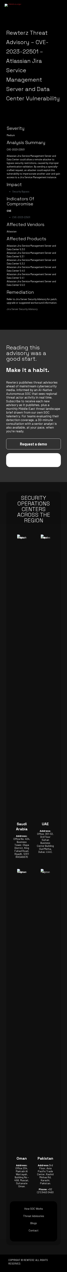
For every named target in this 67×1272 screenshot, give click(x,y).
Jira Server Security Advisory (22, 309)
